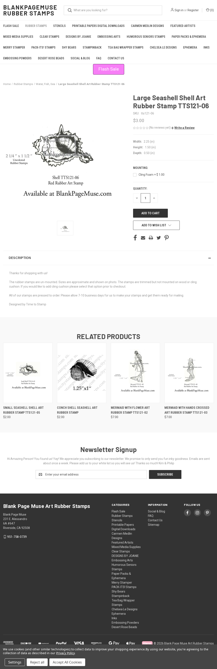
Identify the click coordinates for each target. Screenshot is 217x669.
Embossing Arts (108, 36)
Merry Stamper (14, 47)
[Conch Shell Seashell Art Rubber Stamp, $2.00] (82, 373)
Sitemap (153, 524)
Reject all (37, 662)
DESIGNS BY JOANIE (78, 36)
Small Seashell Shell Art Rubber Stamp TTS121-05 (23, 410)
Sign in (179, 10)
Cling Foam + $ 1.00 (151, 174)
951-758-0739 (17, 537)
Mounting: (141, 168)
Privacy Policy (65, 653)
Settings (14, 662)
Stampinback (92, 47)
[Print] (151, 238)
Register (193, 10)
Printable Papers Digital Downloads (98, 26)
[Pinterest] (166, 238)
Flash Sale (11, 26)
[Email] (143, 238)
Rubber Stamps (36, 26)
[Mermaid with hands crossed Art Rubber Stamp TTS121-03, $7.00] (189, 373)
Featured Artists (182, 26)
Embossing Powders (17, 58)
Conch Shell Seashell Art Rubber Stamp (77, 410)
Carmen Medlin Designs (147, 26)
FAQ (98, 58)
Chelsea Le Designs (163, 47)
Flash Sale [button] (108, 69)
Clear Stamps (49, 36)
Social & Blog (80, 58)
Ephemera (190, 47)
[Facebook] (135, 238)
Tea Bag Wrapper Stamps (125, 47)
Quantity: (140, 188)
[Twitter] (159, 238)
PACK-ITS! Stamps (43, 47)
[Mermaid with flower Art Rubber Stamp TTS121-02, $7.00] (135, 373)
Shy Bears (69, 47)
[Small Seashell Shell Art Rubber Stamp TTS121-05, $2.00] (28, 373)
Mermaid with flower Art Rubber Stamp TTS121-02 (130, 410)
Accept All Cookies (67, 662)
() (211, 10)
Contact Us (116, 58)
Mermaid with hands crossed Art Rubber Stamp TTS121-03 (186, 410)
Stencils (59, 26)
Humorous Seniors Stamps (146, 36)
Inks (206, 47)
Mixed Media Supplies (18, 36)
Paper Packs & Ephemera (189, 36)
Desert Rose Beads (51, 58)
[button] (183, 127)
